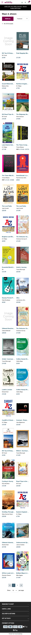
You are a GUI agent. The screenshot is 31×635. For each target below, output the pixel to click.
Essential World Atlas (8, 267)
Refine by (7, 19)
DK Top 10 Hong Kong (8, 53)
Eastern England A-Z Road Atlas (22, 512)
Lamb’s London (7, 389)
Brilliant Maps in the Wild (22, 573)
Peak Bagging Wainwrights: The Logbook (22, 53)
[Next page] (21, 585)
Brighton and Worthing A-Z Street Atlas (8, 236)
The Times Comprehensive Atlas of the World (22, 145)
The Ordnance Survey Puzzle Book (22, 236)
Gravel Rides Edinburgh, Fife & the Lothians (8, 83)
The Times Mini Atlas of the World (8, 175)
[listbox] (22, 19)
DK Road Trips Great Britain (8, 114)
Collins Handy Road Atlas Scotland (22, 389)
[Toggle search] (25, 2)
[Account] (22, 2)
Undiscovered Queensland (22, 542)
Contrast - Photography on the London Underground (22, 420)
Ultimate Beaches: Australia (8, 328)
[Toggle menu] (2, 2)
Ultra (17, 298)
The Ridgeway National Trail (22, 114)
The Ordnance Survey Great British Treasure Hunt (22, 328)
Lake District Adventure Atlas (8, 145)
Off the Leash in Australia (8, 573)
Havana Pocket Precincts (8, 298)
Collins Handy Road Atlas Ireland (22, 359)
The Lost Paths (7, 206)
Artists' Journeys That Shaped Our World (8, 359)
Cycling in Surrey (7, 481)
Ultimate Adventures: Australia (8, 542)
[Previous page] (9, 585)
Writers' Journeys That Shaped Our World (22, 451)
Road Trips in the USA (22, 481)
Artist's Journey (21, 267)
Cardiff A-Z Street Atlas (8, 420)
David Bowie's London (22, 175)
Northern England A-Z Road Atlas (22, 83)
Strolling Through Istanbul (8, 512)
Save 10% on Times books (13, 6)
